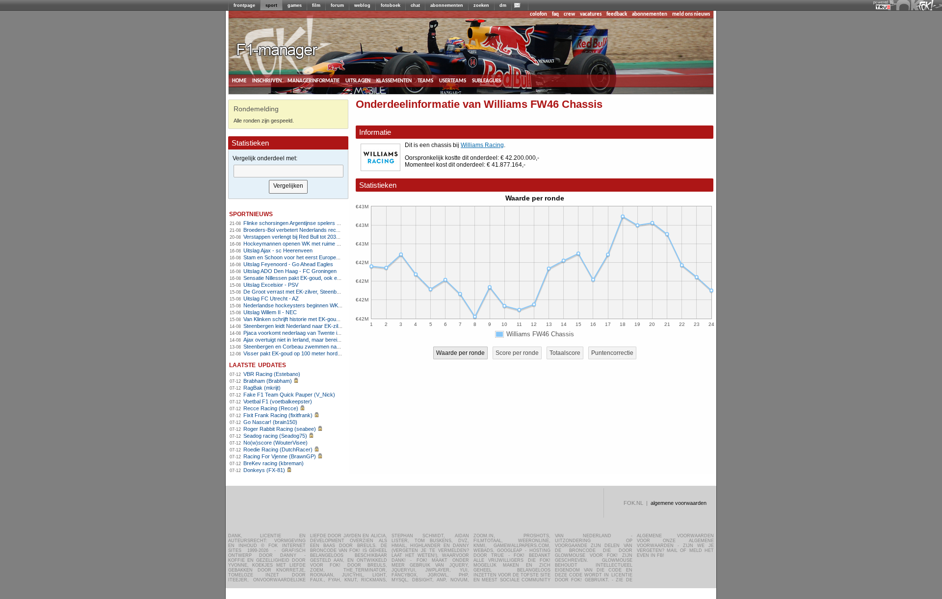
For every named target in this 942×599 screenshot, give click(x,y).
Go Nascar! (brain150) (270, 422)
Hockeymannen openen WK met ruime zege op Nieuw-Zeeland (318, 244)
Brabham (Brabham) (267, 381)
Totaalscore (565, 352)
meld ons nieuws (691, 14)
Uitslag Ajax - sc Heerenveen (278, 250)
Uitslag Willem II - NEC (270, 312)
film (316, 5)
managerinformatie (314, 80)
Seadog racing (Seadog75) (275, 436)
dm (502, 5)
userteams (452, 80)
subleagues (486, 80)
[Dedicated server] (883, 7)
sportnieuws (251, 213)
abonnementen (446, 5)
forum (337, 5)
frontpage (244, 5)
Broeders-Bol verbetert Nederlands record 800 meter (306, 230)
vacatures (591, 14)
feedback (616, 14)
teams (425, 80)
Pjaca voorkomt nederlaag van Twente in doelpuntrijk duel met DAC (323, 333)
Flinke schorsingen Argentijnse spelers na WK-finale (304, 223)
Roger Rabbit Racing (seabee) (279, 429)
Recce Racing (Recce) (270, 408)
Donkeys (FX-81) (264, 470)
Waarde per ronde (460, 352)
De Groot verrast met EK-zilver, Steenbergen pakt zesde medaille (321, 292)
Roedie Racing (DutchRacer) (278, 449)
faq (555, 14)
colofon (538, 14)
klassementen (394, 80)
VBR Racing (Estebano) (271, 374)
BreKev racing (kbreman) (273, 463)
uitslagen (357, 80)
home (239, 80)
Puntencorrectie (612, 352)
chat (415, 5)
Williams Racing (482, 145)
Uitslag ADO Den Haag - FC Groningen (290, 271)
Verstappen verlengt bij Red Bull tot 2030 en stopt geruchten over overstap (331, 237)
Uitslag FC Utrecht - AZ (271, 298)
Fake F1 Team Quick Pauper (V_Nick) (289, 395)
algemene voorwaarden (678, 503)
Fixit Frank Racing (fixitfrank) (278, 415)
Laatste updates (257, 364)
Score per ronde (517, 352)
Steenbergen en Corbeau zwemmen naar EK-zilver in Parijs (314, 346)
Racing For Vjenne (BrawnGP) (279, 456)
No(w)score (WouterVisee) (275, 443)
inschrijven (267, 80)
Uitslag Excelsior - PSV (270, 285)
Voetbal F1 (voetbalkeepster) (277, 401)
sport (271, 5)
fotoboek (390, 5)
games (295, 5)
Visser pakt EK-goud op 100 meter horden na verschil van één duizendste (331, 353)
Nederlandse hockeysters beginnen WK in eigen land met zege (317, 305)
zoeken (481, 5)
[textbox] (288, 171)
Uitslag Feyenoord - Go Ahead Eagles (288, 264)
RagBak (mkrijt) (262, 388)
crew (569, 14)
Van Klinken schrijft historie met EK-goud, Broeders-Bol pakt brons (321, 319)
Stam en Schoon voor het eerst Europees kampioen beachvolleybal (323, 257)
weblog (362, 5)
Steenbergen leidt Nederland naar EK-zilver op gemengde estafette (322, 326)
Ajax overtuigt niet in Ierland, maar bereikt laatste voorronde (314, 340)
